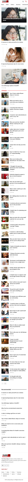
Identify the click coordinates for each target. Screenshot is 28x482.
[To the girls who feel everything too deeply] (5, 378)
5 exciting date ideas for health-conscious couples (16, 108)
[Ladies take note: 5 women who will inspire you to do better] (5, 131)
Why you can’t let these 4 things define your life (16, 348)
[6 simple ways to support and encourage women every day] (5, 276)
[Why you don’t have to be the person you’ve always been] (5, 241)
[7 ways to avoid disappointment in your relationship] (5, 341)
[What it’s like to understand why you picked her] (5, 327)
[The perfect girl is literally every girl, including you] (5, 291)
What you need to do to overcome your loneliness (17, 101)
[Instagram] (8, 465)
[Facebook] (2, 465)
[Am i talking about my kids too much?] (5, 198)
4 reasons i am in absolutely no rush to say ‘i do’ (18, 115)
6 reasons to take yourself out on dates (12, 42)
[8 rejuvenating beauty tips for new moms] (14, 54)
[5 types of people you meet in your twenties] (5, 248)
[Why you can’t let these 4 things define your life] (5, 349)
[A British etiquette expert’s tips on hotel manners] (5, 176)
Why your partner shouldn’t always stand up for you (17, 122)
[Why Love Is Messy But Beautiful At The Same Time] (5, 161)
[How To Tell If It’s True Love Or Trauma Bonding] (5, 153)
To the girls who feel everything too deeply (16, 376)
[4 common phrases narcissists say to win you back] (5, 205)
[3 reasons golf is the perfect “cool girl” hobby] (5, 226)
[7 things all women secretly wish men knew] (5, 255)
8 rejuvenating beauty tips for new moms (12, 64)
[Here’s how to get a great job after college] (5, 312)
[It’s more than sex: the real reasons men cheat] (5, 364)
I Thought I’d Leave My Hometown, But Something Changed (17, 167)
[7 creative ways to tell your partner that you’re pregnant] (5, 305)
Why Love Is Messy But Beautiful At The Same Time (17, 159)
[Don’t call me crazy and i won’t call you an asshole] (5, 284)
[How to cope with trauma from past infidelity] (5, 139)
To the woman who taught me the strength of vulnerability (18, 369)
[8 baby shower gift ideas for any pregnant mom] (5, 269)
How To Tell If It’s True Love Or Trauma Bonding (17, 152)
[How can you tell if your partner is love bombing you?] (5, 183)
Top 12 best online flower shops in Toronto (16, 94)
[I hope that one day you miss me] (5, 146)
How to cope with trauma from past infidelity (17, 138)
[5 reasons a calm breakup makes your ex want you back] (5, 233)
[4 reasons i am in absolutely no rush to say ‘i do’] (5, 116)
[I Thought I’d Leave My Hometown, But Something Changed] (5, 168)
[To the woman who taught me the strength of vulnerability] (5, 371)
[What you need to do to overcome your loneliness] (5, 102)
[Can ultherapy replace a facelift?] (14, 76)
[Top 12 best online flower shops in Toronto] (5, 95)
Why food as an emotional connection (11, 408)
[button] (23, 1)
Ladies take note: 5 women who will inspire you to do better (17, 130)
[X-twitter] (5, 465)
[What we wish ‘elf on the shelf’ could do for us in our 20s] (5, 219)
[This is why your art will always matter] (5, 334)
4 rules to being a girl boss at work (10, 413)
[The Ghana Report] (5, 1)
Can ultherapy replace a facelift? (10, 85)
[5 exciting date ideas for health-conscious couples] (5, 109)
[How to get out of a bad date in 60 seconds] (5, 356)
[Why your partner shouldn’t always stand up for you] (5, 124)
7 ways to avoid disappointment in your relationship (16, 341)
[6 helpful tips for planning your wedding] (5, 212)
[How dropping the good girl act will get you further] (5, 319)
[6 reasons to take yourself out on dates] (14, 15)
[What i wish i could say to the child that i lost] (5, 190)
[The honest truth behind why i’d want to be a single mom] (5, 262)
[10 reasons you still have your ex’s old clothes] (5, 298)
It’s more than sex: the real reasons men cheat (17, 362)
